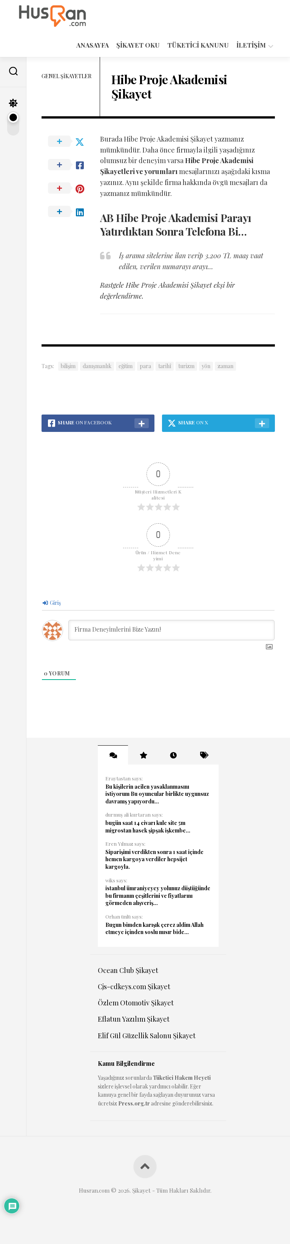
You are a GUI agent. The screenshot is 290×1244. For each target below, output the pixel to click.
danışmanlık (97, 366)
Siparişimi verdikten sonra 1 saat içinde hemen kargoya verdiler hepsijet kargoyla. (154, 859)
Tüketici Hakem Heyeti (182, 1077)
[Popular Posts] (143, 755)
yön (206, 366)
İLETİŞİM (251, 45)
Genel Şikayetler (66, 76)
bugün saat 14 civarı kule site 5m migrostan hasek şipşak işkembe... (147, 826)
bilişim (68, 366)
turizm (186, 366)
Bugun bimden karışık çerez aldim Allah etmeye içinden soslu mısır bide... (154, 928)
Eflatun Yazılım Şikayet (134, 1019)
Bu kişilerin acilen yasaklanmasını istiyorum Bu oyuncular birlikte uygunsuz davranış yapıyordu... (157, 794)
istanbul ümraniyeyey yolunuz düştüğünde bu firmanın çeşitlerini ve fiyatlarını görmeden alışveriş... (157, 895)
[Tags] (203, 755)
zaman (225, 366)
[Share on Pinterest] (70, 188)
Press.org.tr (134, 1103)
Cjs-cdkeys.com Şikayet (134, 986)
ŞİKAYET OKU (138, 45)
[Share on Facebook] (70, 165)
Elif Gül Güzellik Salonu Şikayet (147, 1035)
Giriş (55, 602)
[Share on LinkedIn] (70, 212)
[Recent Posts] (173, 755)
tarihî (164, 366)
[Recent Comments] (113, 755)
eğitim (126, 366)
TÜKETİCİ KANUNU (198, 45)
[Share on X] (70, 141)
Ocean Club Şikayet (128, 970)
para (145, 366)
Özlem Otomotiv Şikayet (136, 1002)
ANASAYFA (92, 45)
